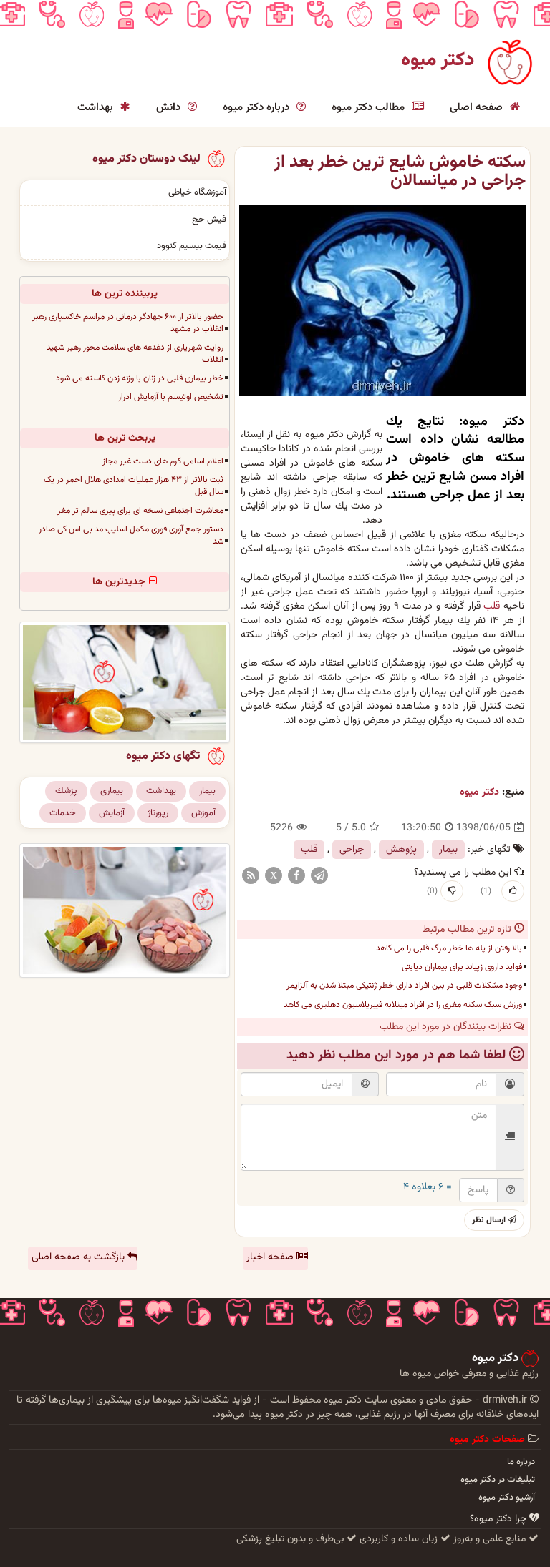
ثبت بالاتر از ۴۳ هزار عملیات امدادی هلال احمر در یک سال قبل (133, 485)
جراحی (351, 850)
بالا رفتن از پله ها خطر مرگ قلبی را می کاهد (449, 948)
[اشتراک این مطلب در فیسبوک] (296, 876)
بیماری (111, 791)
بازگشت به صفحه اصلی (79, 1257)
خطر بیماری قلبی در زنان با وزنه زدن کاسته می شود (139, 378)
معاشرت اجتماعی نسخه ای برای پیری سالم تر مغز (140, 510)
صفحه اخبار (271, 1257)
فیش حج (209, 219)
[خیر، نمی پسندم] (451, 891)
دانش (169, 107)
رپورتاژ (158, 813)
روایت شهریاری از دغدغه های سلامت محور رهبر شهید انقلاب (135, 353)
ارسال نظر (490, 1220)
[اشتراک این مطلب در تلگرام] (319, 876)
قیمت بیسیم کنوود (191, 246)
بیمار (448, 850)
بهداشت (96, 107)
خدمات (62, 813)
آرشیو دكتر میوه (506, 1497)
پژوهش (401, 850)
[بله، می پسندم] (512, 891)
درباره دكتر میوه (257, 107)
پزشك (66, 791)
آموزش (203, 813)
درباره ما (521, 1462)
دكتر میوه (479, 792)
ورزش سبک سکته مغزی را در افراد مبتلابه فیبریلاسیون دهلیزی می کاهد (403, 1004)
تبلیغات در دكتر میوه (497, 1480)
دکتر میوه (438, 60)
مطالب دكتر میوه (369, 107)
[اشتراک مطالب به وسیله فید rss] (251, 876)
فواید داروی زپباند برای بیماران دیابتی (462, 967)
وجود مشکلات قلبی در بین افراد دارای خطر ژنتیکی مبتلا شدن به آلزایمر (404, 985)
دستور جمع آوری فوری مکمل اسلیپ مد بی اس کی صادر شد (131, 535)
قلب (491, 606)
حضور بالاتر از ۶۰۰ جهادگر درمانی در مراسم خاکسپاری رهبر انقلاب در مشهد (127, 322)
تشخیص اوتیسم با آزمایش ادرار (170, 396)
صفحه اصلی (478, 107)
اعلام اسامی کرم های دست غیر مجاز (162, 461)
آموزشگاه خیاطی (197, 192)
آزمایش (112, 813)
